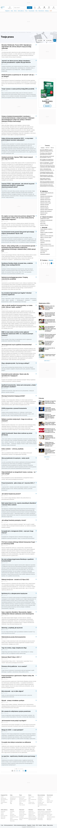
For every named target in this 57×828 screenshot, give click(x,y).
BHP (11, 802)
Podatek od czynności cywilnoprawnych (44, 250)
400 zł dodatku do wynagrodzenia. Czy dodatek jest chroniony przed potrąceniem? (46, 160)
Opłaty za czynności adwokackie (46, 235)
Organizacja (3, 811)
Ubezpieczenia (12, 799)
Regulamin (29, 825)
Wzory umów (42, 223)
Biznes (15, 10)
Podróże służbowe (41, 815)
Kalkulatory (45, 191)
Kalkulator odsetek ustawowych (46, 209)
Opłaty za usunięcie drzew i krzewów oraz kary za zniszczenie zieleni (47, 246)
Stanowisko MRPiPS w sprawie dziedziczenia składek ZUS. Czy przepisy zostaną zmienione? (46, 150)
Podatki (2, 796)
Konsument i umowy (13, 32)
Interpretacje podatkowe (45, 254)
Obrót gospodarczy (4, 799)
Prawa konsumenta (21, 32)
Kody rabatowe (49, 814)
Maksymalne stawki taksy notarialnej (45, 241)
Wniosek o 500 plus (44, 225)
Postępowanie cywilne (44, 218)
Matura (11, 818)
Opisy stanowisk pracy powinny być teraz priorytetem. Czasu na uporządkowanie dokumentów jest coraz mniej (47, 157)
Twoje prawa (28, 32)
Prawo (26, 10)
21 (49, 263)
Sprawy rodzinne (22, 796)
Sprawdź (47, 106)
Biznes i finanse (31, 796)
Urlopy (11, 800)
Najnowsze (47, 147)
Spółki (29, 798)
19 (45, 263)
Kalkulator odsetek (31, 815)
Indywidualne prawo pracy (14, 796)
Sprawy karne (21, 798)
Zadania (2, 814)
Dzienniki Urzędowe (22, 814)
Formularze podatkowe (51, 816)
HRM (11, 803)
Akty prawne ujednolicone (23, 818)
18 (43, 263)
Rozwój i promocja (4, 815)
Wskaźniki (44, 227)
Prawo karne (42, 221)
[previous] (12, 770)
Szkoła (11, 812)
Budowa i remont (50, 800)
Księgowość (7, 10)
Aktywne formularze (47, 217)
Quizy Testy (42, 252)
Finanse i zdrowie (31, 803)
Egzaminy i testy (13, 815)
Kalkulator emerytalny (44, 204)
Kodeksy (20, 819)
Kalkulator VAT (31, 814)
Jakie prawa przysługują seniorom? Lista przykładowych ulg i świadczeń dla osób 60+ (47, 182)
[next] (25, 770)
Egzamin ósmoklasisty (14, 819)
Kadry (12, 10)
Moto (36, 10)
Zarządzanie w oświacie (14, 816)
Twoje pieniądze (31, 10)
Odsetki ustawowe (41, 816)
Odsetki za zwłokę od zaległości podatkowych (46, 233)
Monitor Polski (21, 812)
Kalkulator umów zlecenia (45, 199)
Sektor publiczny (21, 10)
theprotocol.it (49, 818)
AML (38, 806)
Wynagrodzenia (13, 798)
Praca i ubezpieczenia (32, 799)
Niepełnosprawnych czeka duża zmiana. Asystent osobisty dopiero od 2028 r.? (47, 176)
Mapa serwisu (50, 825)
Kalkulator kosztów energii (45, 202)
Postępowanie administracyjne (46, 220)
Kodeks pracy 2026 (47, 102)
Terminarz (44, 260)
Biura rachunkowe (41, 795)
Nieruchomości (41, 10)
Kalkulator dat (43, 214)
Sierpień (51, 260)
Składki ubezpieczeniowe (42, 814)
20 (47, 263)
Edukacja (47, 10)
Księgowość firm (4, 795)
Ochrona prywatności (8, 825)
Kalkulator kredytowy (44, 207)
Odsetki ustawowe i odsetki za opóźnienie (46, 230)
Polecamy (41, 398)
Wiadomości (49, 796)
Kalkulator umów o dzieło (45, 201)
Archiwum (48, 812)
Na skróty (49, 809)
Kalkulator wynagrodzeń (45, 197)
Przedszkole (12, 811)
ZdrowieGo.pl (49, 811)
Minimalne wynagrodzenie (42, 812)
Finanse (48, 799)
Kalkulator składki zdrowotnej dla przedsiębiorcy (46, 193)
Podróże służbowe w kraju (42, 811)
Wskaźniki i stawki (41, 809)
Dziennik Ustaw (22, 811)
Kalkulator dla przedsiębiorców (46, 196)
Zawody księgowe (4, 802)
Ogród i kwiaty (49, 802)
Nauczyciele (12, 814)
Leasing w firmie (31, 802)
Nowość (47, 99)
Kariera (33, 825)
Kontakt (40, 825)
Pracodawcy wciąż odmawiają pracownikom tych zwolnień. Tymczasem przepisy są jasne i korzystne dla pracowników (46, 154)
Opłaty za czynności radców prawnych (45, 238)
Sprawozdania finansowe (42, 804)
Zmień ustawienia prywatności (20, 825)
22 (51, 263)
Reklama (44, 825)
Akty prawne (21, 809)
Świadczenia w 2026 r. (44, 303)
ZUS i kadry (3, 800)
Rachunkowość (3, 798)
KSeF (51, 10)
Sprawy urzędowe (22, 800)
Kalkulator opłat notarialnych (46, 211)
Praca (20, 802)
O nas (2, 825)
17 (41, 263)
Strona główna (3, 32)
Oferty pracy (49, 819)
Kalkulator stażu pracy (32, 816)
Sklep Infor (21, 803)
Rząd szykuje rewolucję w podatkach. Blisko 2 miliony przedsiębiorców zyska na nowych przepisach (46, 179)
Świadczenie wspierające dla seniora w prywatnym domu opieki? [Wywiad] (47, 166)
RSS (37, 825)
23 (53, 263)
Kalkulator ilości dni (44, 206)
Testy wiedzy (12, 820)
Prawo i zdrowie (22, 804)
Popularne (42, 147)
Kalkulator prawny (43, 212)
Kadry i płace (3, 816)
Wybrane (52, 147)
